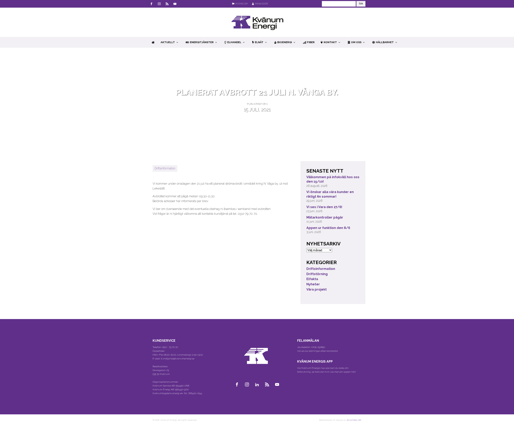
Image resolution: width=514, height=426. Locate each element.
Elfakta (312, 279)
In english (241, 3)
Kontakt (330, 42)
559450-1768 (182, 385)
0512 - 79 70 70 (170, 347)
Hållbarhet (385, 42)
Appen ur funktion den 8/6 (328, 228)
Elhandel (234, 42)
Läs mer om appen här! (343, 371)
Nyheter (313, 284)
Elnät (259, 42)
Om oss (356, 42)
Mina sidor (261, 3)
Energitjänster (202, 42)
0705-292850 (318, 347)
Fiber (311, 42)
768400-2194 (195, 393)
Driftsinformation (165, 168)
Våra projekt (316, 289)
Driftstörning (317, 274)
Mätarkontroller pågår (324, 217)
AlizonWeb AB (354, 420)
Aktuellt (168, 42)
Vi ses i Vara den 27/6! (324, 207)
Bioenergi (284, 42)
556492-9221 (182, 389)
